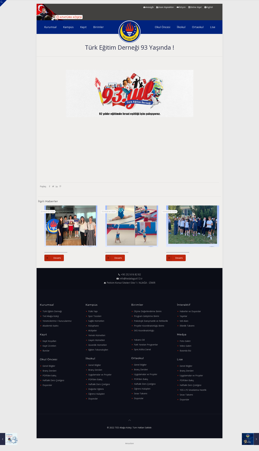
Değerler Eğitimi (96, 389)
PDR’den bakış (49, 375)
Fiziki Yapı (93, 311)
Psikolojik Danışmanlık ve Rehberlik (151, 320)
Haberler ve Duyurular (190, 311)
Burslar (46, 350)
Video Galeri (185, 345)
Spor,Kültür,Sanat (142, 349)
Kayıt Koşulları (49, 341)
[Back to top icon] (129, 420)
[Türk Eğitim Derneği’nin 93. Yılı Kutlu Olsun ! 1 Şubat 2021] (250, 439)
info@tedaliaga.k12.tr (131, 278)
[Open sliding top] (3, 3)
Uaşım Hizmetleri (96, 340)
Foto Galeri (185, 341)
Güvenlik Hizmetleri (97, 344)
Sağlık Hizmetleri (96, 320)
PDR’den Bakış (95, 379)
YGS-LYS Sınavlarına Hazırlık (193, 389)
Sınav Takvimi (140, 393)
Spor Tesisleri (94, 316)
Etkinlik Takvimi (187, 325)
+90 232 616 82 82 (131, 274)
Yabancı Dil (139, 339)
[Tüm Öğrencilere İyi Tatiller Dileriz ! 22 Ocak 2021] (8, 439)
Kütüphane (93, 325)
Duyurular (47, 385)
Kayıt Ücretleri (49, 345)
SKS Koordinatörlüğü (144, 330)
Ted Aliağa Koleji (51, 316)
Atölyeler (92, 330)
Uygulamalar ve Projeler (100, 374)
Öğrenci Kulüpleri (96, 393)
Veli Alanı (184, 320)
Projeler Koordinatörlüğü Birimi (149, 325)
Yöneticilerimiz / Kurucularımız (57, 320)
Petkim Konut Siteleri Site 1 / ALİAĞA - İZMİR (131, 282)
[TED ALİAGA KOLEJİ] (130, 31)
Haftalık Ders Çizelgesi (53, 380)
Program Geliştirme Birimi (146, 316)
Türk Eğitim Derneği (52, 311)
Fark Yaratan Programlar (146, 344)
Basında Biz (185, 350)
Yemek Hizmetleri (96, 335)
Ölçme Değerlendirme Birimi (147, 311)
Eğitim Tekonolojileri (98, 349)
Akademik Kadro (50, 325)
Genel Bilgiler (49, 365)
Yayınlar (183, 316)
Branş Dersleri (49, 370)
